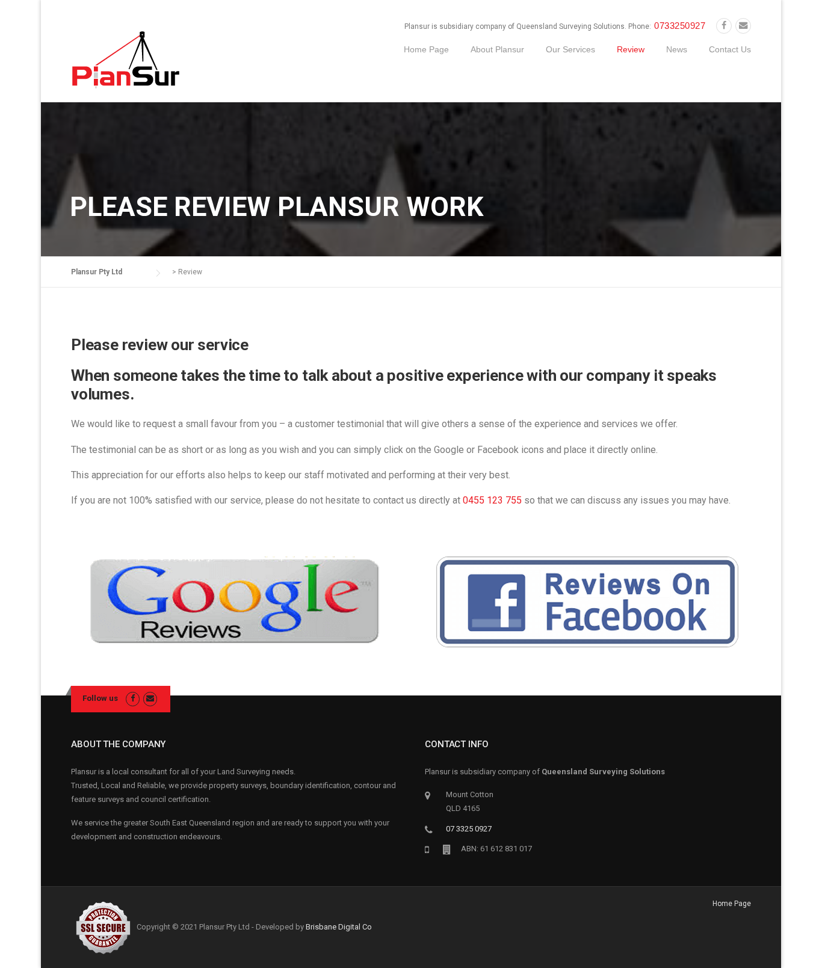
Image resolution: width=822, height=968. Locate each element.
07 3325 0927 (469, 828)
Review (630, 49)
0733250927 (679, 25)
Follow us (100, 698)
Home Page (426, 49)
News (676, 49)
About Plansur (497, 49)
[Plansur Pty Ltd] (126, 59)
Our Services (570, 49)
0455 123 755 (492, 500)
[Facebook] (724, 26)
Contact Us (730, 49)
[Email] (743, 26)
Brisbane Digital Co (339, 926)
